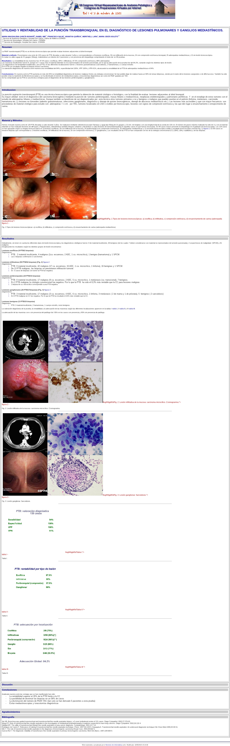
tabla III (132, 309)
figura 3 (47, 290)
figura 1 (206, 128)
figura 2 (46, 262)
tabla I (114, 309)
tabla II (122, 309)
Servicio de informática (114, 745)
